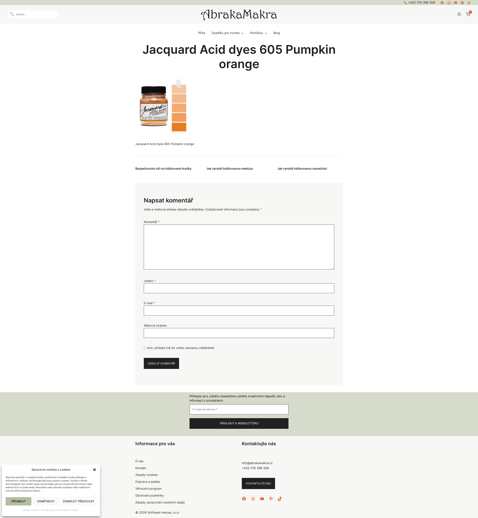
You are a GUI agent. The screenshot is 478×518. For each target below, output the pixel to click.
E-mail (149, 303)
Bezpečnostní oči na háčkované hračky (163, 168)
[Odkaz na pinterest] (462, 2)
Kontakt (140, 468)
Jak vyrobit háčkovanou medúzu (229, 168)
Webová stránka (155, 325)
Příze (201, 33)
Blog (277, 33)
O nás (139, 461)
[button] (94, 470)
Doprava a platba (147, 481)
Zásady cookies (31, 510)
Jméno (150, 281)
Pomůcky (256, 33)
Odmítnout (46, 501)
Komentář (152, 222)
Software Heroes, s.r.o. (164, 512)
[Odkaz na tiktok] (469, 2)
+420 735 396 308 (421, 2)
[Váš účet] (459, 14)
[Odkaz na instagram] (448, 2)
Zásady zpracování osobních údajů (59, 510)
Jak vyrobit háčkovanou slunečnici (302, 168)
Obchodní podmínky (149, 495)
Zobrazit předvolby (78, 501)
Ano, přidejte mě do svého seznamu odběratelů (180, 348)
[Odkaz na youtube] (455, 2)
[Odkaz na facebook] (442, 2)
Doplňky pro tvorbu (226, 33)
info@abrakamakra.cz (257, 463)
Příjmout (18, 501)
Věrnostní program (148, 488)
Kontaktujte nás (258, 483)
